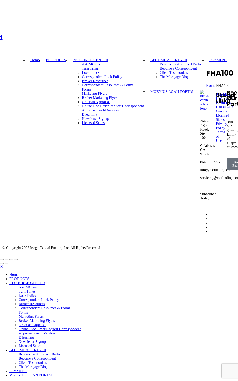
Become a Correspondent (178, 68)
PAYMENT (218, 60)
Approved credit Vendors (37, 333)
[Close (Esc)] (2, 259)
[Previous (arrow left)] (2, 263)
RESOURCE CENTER (90, 60)
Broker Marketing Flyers (37, 321)
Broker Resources (95, 81)
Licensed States (30, 346)
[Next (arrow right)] (6, 263)
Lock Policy (91, 72)
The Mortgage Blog (174, 77)
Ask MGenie (91, 64)
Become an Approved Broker (181, 64)
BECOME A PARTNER (168, 60)
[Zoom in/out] (16, 259)
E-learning (26, 337)
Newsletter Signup (32, 342)
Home (35, 60)
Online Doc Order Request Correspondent (50, 329)
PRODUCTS (56, 60)
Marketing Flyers (31, 316)
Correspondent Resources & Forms (107, 85)
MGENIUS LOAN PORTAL (31, 375)
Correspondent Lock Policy (102, 77)
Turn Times (90, 68)
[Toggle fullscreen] (11, 259)
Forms (23, 312)
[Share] (6, 259)
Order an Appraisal (32, 325)
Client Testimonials (174, 72)
